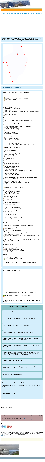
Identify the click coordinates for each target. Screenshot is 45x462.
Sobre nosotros (26, 457)
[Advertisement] (22, 25)
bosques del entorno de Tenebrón (28, 309)
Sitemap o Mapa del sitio (32, 419)
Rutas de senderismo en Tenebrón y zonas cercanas (12, 87)
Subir (22, 457)
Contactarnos (25, 9)
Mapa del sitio (18, 9)
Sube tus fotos (3, 435)
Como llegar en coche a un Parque (8, 409)
